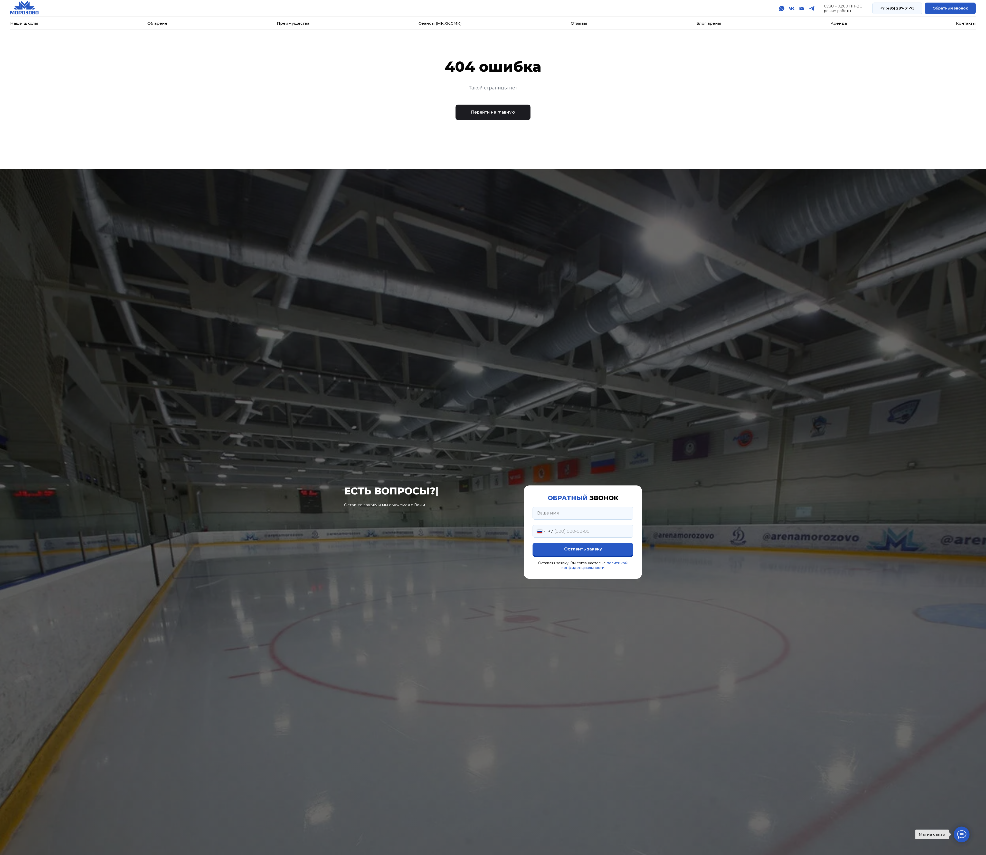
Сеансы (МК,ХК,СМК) (440, 23)
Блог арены (708, 23)
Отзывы (579, 23)
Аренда (839, 23)
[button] (950, 8)
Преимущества (293, 23)
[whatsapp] (782, 8)
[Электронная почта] (802, 8)
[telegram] (812, 8)
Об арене (157, 23)
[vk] (792, 8)
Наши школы (24, 23)
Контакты (966, 23)
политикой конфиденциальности (594, 565)
